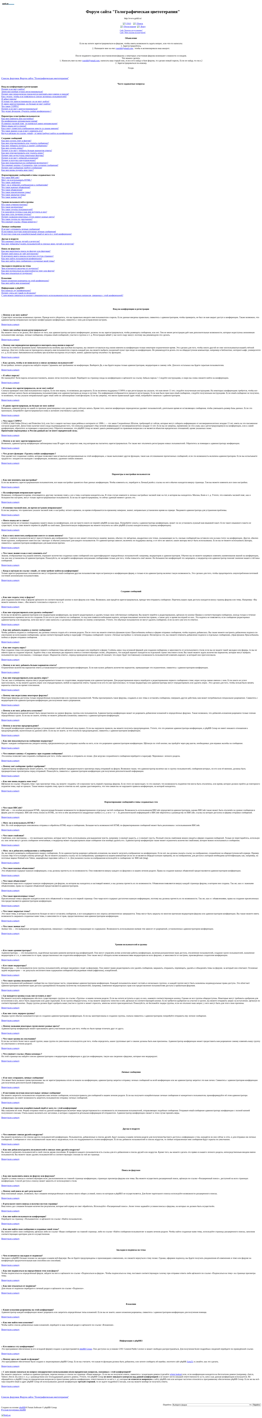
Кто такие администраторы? (14, 204)
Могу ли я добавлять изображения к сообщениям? (24, 185)
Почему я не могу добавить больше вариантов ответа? (26, 150)
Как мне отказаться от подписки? (16, 273)
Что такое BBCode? (10, 177)
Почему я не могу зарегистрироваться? (19, 109)
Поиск (139, 23)
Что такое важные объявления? (15, 187)
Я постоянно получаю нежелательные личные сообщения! (28, 231)
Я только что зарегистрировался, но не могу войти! (25, 101)
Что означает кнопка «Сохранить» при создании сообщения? (29, 165)
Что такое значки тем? (11, 197)
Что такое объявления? (12, 190)
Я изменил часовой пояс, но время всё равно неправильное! (29, 123)
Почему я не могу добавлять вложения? (19, 158)
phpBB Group (86, 1349)
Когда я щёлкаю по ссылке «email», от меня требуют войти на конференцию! (37, 133)
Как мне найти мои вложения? (15, 283)
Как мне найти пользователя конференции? (21, 258)
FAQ (128, 23)
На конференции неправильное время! (19, 121)
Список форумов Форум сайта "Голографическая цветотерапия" (35, 78)
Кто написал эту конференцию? (16, 290)
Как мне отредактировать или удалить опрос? (22, 153)
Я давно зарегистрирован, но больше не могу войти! (25, 104)
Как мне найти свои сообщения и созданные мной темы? (28, 261)
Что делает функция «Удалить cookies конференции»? (26, 111)
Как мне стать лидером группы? (16, 214)
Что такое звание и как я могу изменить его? (22, 131)
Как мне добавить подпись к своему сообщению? (24, 145)
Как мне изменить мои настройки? (17, 118)
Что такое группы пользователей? (17, 209)
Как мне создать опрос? (12, 148)
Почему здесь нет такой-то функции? (18, 293)
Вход (142, 26)
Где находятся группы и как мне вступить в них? (24, 212)
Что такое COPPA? (10, 106)
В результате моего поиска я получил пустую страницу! (27, 256)
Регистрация (130, 26)
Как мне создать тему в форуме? (16, 141)
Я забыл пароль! (9, 99)
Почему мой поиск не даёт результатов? (19, 253)
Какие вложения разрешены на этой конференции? (25, 280)
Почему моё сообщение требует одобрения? (21, 168)
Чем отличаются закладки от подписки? (20, 268)
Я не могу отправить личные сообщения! (20, 229)
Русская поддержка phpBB (13, 1410)
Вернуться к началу (10, 324)
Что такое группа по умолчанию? (16, 219)
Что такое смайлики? (11, 182)
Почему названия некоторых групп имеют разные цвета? (28, 217)
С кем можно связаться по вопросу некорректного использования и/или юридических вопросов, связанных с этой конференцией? (62, 295)
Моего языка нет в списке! (13, 126)
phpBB (22, 1407)
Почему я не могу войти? (13, 89)
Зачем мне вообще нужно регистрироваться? (22, 91)
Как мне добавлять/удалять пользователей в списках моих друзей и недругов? (37, 244)
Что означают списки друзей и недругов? (20, 241)
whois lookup (176, 1374)
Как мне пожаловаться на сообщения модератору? (24, 163)
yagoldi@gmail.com (124, 48)
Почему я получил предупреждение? (18, 160)
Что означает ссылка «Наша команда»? (19, 222)
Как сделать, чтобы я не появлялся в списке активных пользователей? (34, 96)
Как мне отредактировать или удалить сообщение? (25, 143)
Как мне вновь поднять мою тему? (17, 170)
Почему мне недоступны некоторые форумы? (22, 155)
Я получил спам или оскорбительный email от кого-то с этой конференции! (36, 234)
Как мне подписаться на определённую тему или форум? (28, 271)
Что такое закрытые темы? (13, 195)
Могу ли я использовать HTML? (16, 180)
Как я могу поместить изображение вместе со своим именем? (30, 128)
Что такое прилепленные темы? (16, 192)
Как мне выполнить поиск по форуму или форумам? (25, 251)
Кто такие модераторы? (12, 207)
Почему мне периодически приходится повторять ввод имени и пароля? (35, 94)
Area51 (190, 1361)
